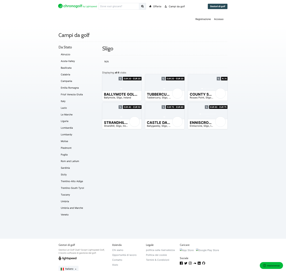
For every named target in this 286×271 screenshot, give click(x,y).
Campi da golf (176, 6)
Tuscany (65, 194)
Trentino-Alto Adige (72, 181)
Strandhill (109, 125)
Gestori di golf (217, 6)
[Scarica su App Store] (187, 250)
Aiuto (115, 264)
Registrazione (203, 19)
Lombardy (66, 134)
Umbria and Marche (72, 207)
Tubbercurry (153, 97)
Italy (63, 101)
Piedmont (66, 147)
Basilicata (66, 67)
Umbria (65, 201)
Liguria (64, 121)
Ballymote (109, 97)
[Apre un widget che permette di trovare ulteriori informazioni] (271, 266)
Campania (66, 81)
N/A (106, 61)
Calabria (65, 74)
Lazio (64, 107)
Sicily (64, 174)
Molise (64, 141)
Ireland (127, 97)
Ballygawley (153, 125)
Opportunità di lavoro (124, 254)
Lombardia (67, 127)
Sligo (119, 97)
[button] (107, 82)
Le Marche (67, 114)
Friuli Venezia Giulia (72, 94)
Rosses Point (197, 97)
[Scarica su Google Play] (207, 250)
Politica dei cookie (156, 254)
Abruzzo (65, 54)
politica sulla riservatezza (160, 250)
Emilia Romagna (70, 87)
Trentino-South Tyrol (72, 187)
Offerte (156, 6)
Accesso (219, 19)
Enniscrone (196, 125)
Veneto (65, 214)
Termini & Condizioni (157, 259)
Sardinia (65, 167)
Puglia (64, 154)
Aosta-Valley (68, 61)
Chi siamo (117, 250)
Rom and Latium (70, 161)
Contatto (117, 259)
